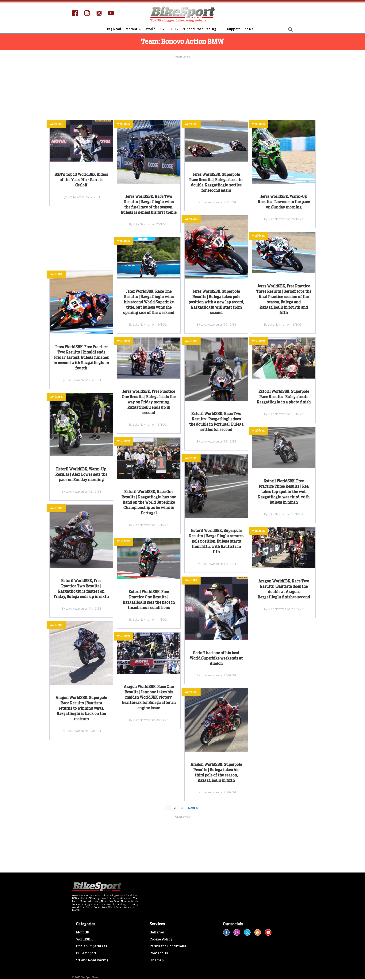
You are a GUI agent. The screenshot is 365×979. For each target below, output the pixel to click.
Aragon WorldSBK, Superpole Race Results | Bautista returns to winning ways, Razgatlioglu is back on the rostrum (81, 708)
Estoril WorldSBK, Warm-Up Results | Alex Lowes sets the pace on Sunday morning (81, 474)
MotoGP (131, 29)
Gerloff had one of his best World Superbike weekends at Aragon (216, 658)
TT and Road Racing (199, 29)
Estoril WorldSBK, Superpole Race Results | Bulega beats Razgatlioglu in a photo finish (284, 397)
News (248, 29)
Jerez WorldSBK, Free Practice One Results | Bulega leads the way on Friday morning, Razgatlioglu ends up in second (149, 402)
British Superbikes (91, 946)
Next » (193, 808)
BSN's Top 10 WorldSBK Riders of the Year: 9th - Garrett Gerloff (81, 180)
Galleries (157, 932)
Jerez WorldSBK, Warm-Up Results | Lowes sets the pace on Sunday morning (284, 202)
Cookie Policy (161, 939)
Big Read (114, 29)
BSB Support (230, 29)
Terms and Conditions (168, 946)
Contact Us (159, 953)
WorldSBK (154, 29)
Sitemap (157, 960)
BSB (173, 29)
